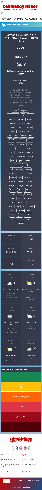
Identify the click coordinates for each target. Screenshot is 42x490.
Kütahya (20, 186)
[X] (17, 448)
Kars (19, 173)
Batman (29, 127)
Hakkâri (30, 156)
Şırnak (12, 211)
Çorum (29, 140)
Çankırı (21, 140)
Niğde (12, 198)
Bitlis (9, 136)
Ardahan (13, 123)
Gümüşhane (21, 156)
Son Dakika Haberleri (10, 472)
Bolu (16, 136)
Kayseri (13, 177)
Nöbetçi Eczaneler (10, 455)
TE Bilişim (26, 487)
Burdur (23, 136)
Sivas (32, 206)
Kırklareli (12, 181)
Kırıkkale (28, 177)
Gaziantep (29, 152)
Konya (11, 186)
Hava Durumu (29, 455)
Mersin (28, 190)
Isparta (27, 161)
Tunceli (21, 215)
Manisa (12, 190)
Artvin (21, 123)
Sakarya (19, 202)
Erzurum (11, 152)
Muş (19, 194)
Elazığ (20, 148)
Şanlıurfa (11, 206)
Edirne (12, 148)
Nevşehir (27, 194)
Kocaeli (29, 181)
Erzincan (28, 148)
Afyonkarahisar (13, 115)
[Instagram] (21, 448)
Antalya (29, 119)
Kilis (20, 177)
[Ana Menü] (2, 2)
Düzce (30, 144)
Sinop (25, 206)
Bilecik (21, 131)
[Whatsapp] (28, 448)
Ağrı (23, 115)
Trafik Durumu (29, 460)
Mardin (20, 190)
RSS (7, 481)
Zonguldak (20, 223)
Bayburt (13, 131)
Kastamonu (28, 173)
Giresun (10, 156)
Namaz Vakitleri (9, 460)
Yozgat (27, 219)
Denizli (11, 144)
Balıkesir (12, 127)
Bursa (31, 136)
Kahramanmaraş (16, 169)
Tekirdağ (20, 211)
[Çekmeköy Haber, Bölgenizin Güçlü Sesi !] (20, 7)
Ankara (20, 119)
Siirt (18, 206)
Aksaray (30, 115)
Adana (15, 111)
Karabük (28, 169)
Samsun (28, 202)
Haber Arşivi (28, 472)
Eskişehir (20, 152)
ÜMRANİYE (18, 19)
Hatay (13, 161)
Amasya (12, 119)
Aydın (29, 123)
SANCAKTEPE (31, 19)
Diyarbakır (20, 144)
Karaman (12, 173)
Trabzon (13, 215)
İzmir (25, 165)
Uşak (29, 215)
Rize (11, 202)
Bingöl (29, 131)
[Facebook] (13, 448)
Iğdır (20, 161)
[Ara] (2, 13)
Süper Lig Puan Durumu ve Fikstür (10, 466)
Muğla (13, 194)
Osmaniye (27, 198)
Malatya (29, 186)
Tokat (29, 211)
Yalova (19, 219)
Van (12, 219)
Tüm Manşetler (29, 465)
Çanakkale (12, 140)
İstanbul (17, 165)
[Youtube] (25, 448)
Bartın (21, 127)
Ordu (19, 198)
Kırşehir (20, 181)
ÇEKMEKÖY (6, 19)
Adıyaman (24, 111)
